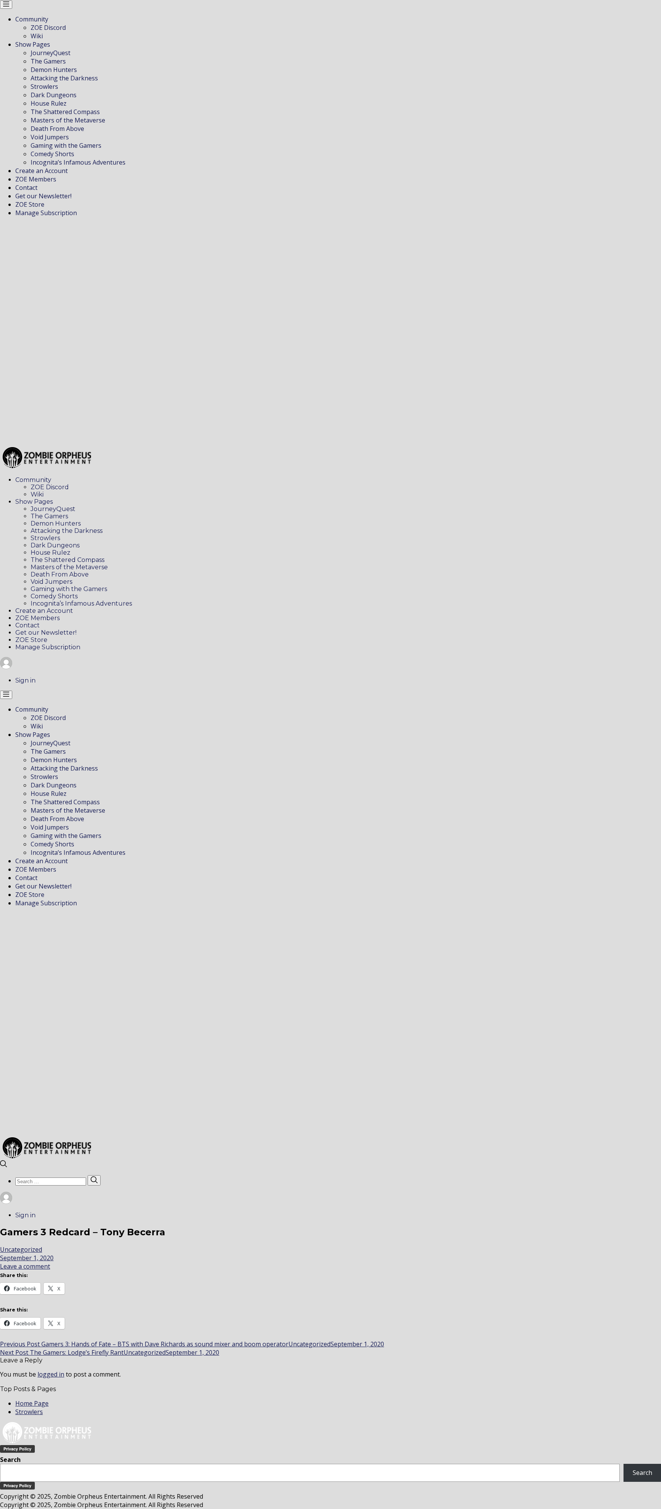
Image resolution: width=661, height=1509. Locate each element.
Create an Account (41, 171)
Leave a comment (25, 1266)
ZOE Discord (48, 27)
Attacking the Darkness (64, 78)
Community (31, 19)
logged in (50, 1374)
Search (10, 1459)
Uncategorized (21, 1249)
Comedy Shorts (52, 154)
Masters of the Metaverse (68, 120)
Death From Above (57, 128)
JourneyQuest (50, 53)
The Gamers (48, 61)
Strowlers (44, 86)
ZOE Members (35, 179)
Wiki (37, 36)
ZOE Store (29, 204)
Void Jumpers (50, 137)
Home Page (32, 1403)
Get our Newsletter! (43, 196)
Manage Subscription (46, 213)
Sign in (25, 680)
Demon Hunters (54, 69)
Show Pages (32, 44)
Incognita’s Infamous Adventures (78, 162)
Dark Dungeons (54, 95)
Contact (26, 187)
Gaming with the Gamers (66, 145)
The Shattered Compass (65, 112)
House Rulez (49, 103)
